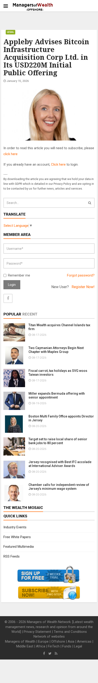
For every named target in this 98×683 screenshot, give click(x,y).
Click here (58, 164)
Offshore (58, 641)
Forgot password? (81, 275)
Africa (40, 646)
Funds (66, 646)
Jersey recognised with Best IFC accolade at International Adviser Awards (59, 464)
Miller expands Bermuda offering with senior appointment (56, 395)
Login (12, 285)
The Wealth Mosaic (23, 507)
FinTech (53, 646)
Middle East (24, 646)
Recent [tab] (29, 314)
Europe (43, 641)
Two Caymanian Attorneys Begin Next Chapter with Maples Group (56, 350)
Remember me (19, 275)
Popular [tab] (12, 314)
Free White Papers (17, 537)
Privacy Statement (37, 632)
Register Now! (83, 287)
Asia (71, 641)
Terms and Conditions (70, 632)
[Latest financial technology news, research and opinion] (33, 6)
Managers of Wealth (20, 641)
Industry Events (14, 527)
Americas (84, 641)
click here (10, 154)
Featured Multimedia (18, 547)
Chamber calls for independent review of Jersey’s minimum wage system (58, 486)
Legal (10, 32)
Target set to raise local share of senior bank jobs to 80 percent (57, 441)
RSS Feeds (11, 556)
